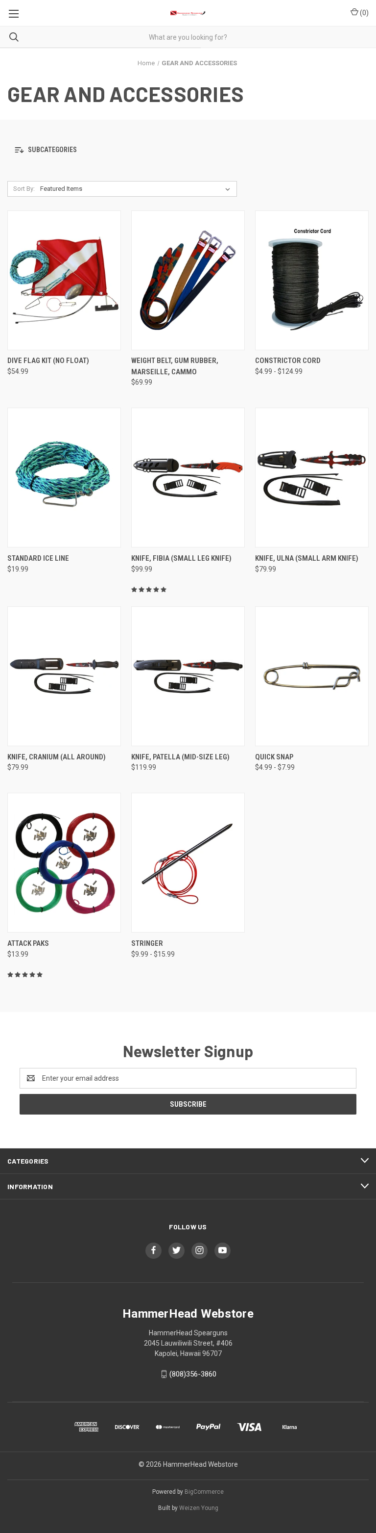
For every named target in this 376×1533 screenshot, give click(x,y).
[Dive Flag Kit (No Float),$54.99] (64, 280)
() (363, 13)
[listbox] (137, 189)
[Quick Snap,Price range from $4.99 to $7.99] (312, 676)
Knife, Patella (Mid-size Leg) (180, 757)
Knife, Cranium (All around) (56, 757)
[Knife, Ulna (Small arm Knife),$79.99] (312, 478)
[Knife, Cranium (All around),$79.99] (64, 676)
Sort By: (24, 188)
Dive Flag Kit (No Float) (48, 360)
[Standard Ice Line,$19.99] (64, 478)
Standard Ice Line (38, 558)
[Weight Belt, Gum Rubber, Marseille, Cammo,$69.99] (188, 280)
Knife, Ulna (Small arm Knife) (306, 558)
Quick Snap (274, 757)
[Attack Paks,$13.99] (64, 863)
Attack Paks (28, 943)
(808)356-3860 (192, 1374)
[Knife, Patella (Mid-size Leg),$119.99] (188, 676)
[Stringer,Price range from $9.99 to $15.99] (188, 863)
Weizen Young (198, 1508)
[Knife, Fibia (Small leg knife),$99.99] (188, 478)
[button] (188, 150)
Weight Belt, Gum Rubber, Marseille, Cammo (174, 366)
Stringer (147, 943)
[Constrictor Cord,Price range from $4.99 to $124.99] (312, 280)
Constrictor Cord (288, 360)
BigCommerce (204, 1491)
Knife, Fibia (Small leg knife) (181, 558)
